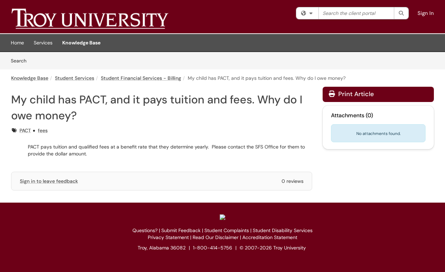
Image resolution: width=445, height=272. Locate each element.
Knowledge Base (81, 43)
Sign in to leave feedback (49, 181)
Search (21, 60)
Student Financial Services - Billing (141, 78)
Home (17, 43)
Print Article (355, 94)
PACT (25, 130)
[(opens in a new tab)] (112, 18)
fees (43, 130)
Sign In (426, 13)
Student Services (74, 78)
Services (43, 43)
